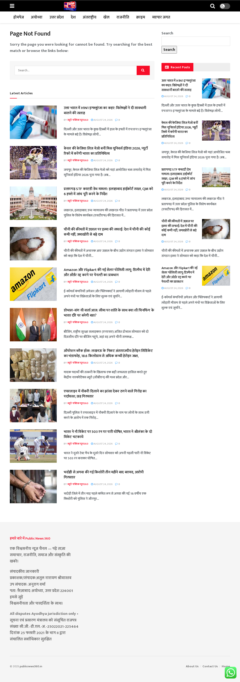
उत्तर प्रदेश (56, 17)
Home (226, 666)
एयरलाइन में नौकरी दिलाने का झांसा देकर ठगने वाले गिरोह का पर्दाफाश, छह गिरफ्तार (105, 394)
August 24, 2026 (102, 120)
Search (167, 33)
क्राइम (140, 17)
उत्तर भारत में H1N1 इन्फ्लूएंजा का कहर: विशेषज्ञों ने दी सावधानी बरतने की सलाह (105, 110)
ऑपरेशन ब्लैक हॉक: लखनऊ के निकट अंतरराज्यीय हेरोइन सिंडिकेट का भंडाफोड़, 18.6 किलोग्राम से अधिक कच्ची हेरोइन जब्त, (108, 353)
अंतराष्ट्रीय (89, 17)
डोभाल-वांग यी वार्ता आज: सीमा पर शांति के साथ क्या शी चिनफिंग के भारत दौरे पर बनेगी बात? (109, 313)
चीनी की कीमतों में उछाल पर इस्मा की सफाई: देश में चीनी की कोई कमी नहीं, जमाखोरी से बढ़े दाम (107, 232)
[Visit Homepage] (70, 6)
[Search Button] (212, 6)
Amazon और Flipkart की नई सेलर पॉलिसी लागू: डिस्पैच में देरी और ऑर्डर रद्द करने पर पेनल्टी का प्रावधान (107, 272)
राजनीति (122, 17)
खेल (106, 17)
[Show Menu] (12, 6)
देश (73, 17)
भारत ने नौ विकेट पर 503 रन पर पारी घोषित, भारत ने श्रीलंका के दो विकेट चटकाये (108, 434)
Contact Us (210, 666)
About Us (192, 666)
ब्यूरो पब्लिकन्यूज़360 (78, 120)
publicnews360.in (31, 666)
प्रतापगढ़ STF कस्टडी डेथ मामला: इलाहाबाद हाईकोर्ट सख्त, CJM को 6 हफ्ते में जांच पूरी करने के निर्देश (108, 191)
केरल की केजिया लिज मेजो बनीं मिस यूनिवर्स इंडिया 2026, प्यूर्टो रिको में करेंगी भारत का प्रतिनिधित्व (106, 151)
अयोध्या (36, 17)
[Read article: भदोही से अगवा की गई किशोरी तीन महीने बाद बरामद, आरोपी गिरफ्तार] (33, 486)
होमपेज (18, 17)
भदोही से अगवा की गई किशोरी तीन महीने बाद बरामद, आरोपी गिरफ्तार (104, 475)
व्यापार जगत (161, 17)
